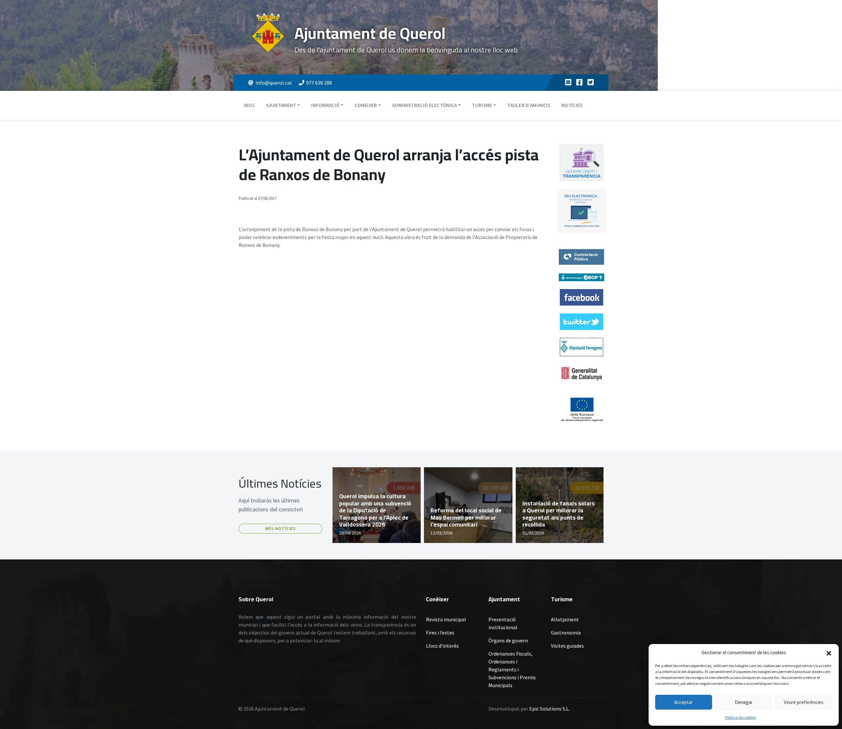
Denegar (744, 702)
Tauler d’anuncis (528, 105)
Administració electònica (424, 105)
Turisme (482, 105)
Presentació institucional (502, 623)
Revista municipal (446, 619)
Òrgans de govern (508, 640)
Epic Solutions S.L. (549, 708)
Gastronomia (566, 632)
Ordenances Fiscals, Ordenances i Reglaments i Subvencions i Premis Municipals (512, 669)
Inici (249, 105)
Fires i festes (440, 632)
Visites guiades (567, 645)
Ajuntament (281, 105)
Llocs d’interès (442, 645)
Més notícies (280, 528)
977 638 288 (319, 82)
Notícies (571, 105)
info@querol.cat (274, 82)
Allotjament (565, 619)
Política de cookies (740, 717)
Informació (325, 105)
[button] (829, 652)
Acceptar (683, 702)
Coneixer (366, 105)
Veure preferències (804, 702)
